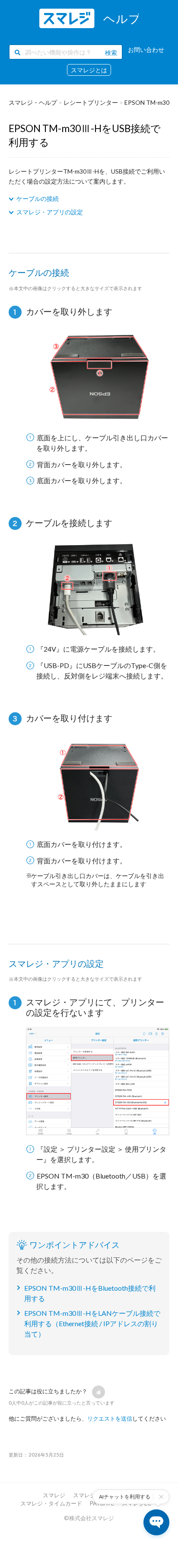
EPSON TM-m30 (146, 102)
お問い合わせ (146, 49)
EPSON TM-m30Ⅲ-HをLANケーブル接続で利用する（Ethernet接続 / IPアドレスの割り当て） (92, 1323)
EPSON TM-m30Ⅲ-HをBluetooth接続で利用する (90, 1293)
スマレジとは (89, 70)
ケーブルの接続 (37, 198)
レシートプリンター (91, 102)
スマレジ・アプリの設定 (49, 212)
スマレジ (54, 1495)
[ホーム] (89, 18)
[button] (98, 1392)
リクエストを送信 (109, 1418)
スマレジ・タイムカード (51, 1503)
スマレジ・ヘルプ (33, 102)
